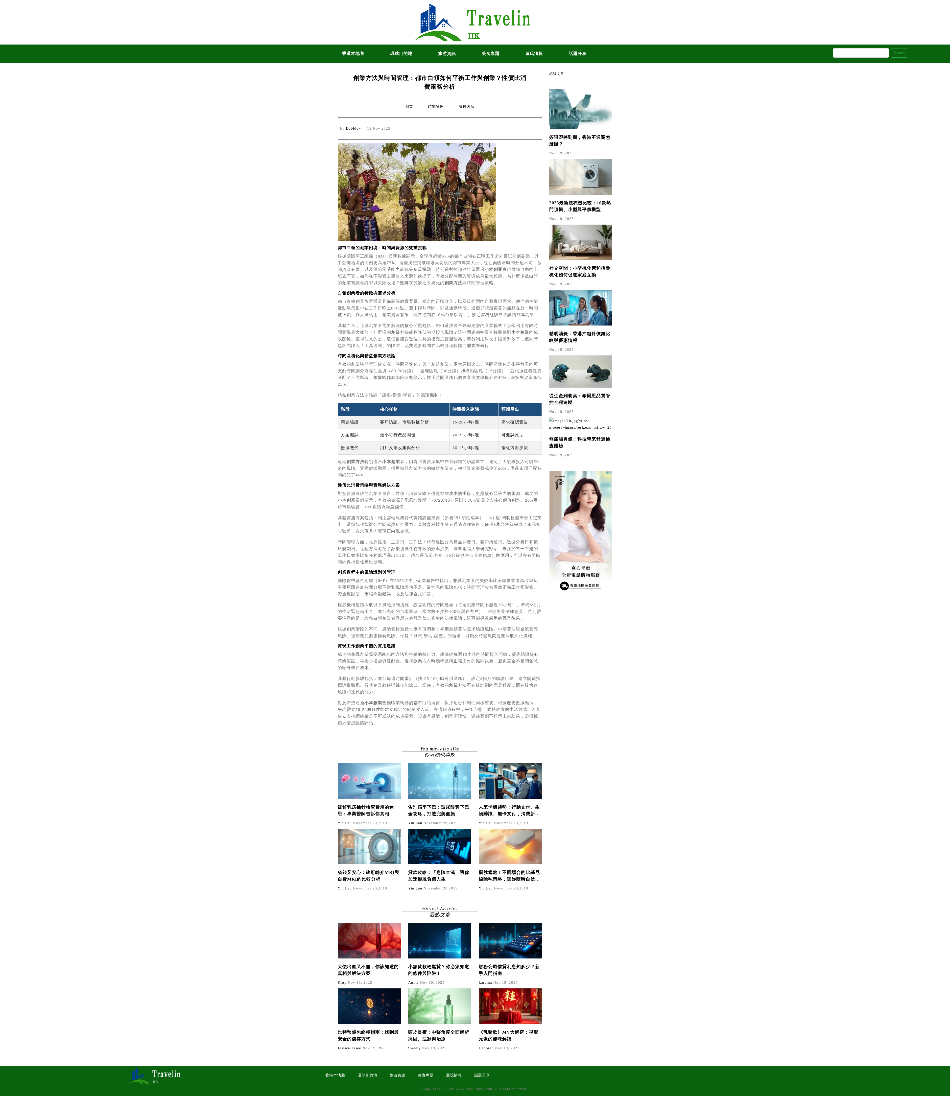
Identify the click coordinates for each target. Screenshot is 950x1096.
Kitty (342, 982)
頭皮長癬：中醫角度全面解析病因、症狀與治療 (438, 1035)
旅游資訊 (447, 53)
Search (899, 53)
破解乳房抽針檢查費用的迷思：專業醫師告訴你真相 (366, 810)
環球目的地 (401, 53)
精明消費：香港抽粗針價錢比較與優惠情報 (579, 337)
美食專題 (490, 53)
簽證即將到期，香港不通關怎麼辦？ (579, 140)
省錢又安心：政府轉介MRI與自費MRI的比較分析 (368, 876)
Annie (413, 982)
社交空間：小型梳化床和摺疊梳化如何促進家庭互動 (579, 271)
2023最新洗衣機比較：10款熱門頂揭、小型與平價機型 (580, 206)
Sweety (414, 1048)
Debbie (352, 128)
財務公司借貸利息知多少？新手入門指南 (509, 970)
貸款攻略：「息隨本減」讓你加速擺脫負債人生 (438, 876)
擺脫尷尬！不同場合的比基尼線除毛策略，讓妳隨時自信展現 (509, 876)
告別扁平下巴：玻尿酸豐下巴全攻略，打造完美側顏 (438, 810)
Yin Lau (345, 823)
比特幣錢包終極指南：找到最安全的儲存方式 (368, 1035)
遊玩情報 (534, 53)
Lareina (485, 982)
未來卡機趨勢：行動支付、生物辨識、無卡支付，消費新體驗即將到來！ (509, 811)
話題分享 (578, 53)
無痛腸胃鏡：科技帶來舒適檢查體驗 (579, 442)
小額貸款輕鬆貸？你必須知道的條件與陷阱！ (438, 970)
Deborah (486, 1048)
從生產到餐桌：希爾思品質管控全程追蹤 (579, 399)
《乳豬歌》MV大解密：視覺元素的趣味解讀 (508, 1035)
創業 (409, 107)
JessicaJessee (349, 1048)
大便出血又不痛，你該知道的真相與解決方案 (368, 970)
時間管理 (436, 107)
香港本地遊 (353, 53)
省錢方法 (467, 107)
